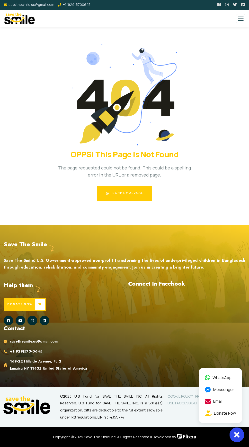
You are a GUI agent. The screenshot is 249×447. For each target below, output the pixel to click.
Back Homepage (127, 193)
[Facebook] (8, 320)
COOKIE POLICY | (181, 396)
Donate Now (20, 304)
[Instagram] (32, 320)
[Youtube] (20, 320)
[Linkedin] (44, 320)
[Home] (26, 405)
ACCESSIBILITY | (190, 403)
